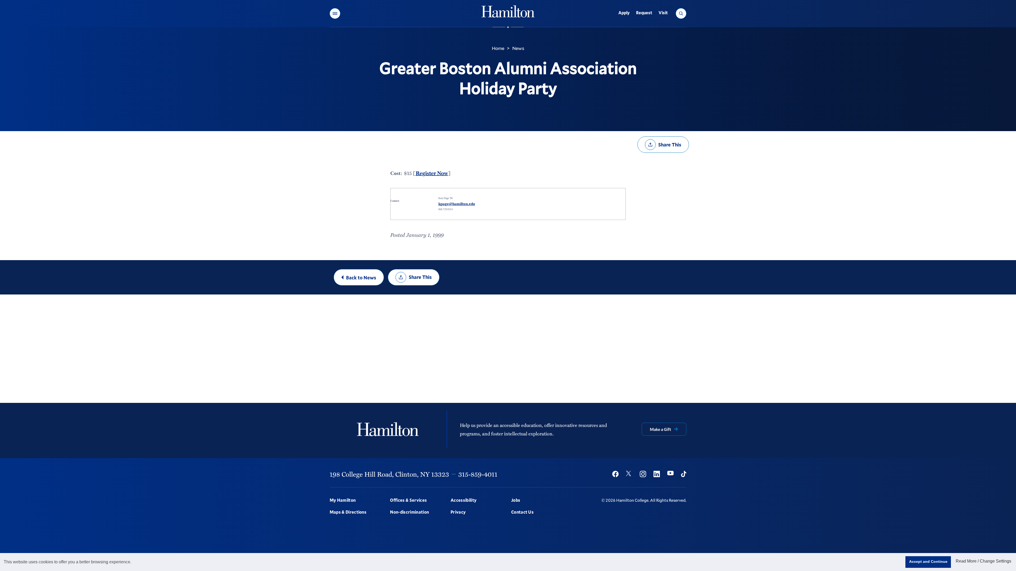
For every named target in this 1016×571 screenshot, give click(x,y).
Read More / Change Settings (983, 561)
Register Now (432, 173)
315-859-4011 (477, 474)
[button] (335, 13)
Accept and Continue (928, 561)
